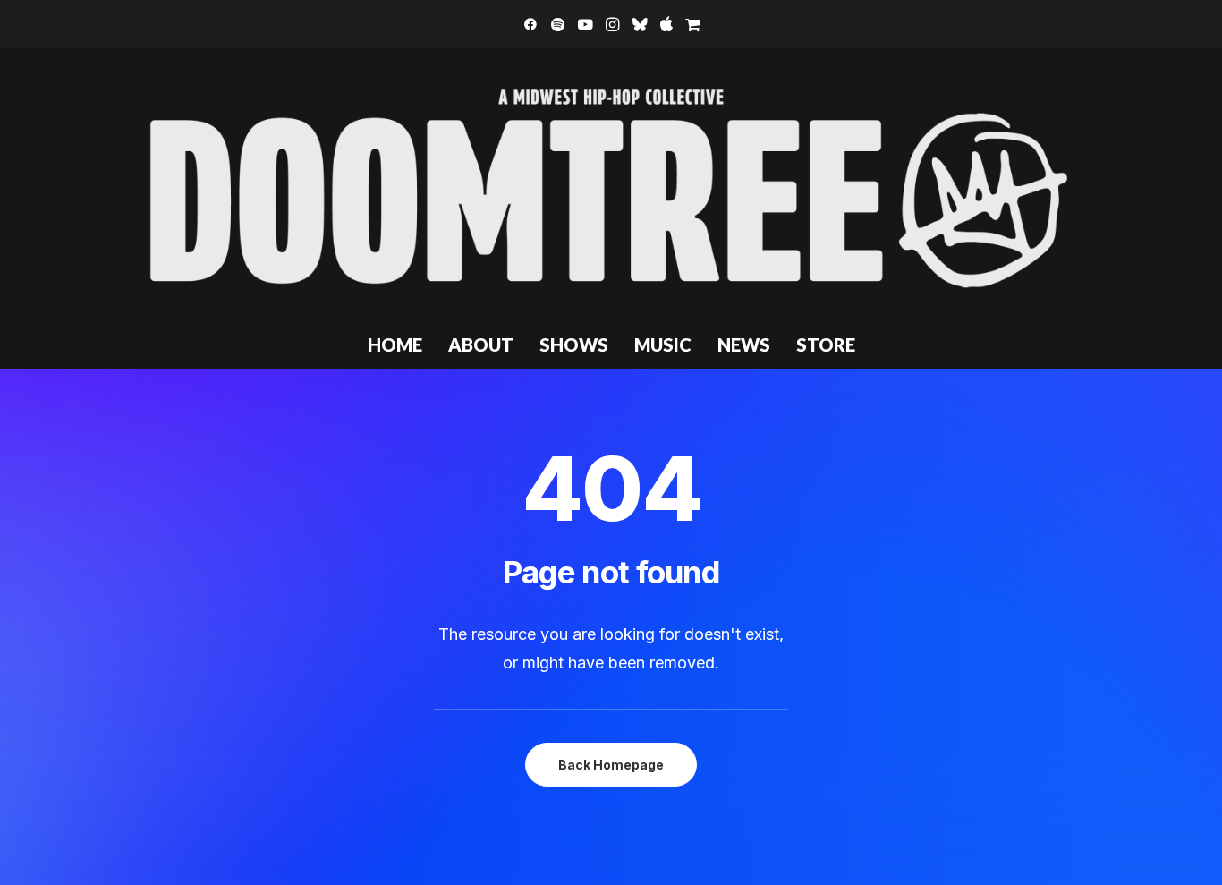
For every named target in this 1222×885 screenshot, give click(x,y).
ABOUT (480, 344)
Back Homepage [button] (611, 764)
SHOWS (573, 344)
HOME (395, 344)
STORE (825, 344)
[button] (530, 24)
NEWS (743, 344)
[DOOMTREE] (611, 184)
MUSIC (663, 344)
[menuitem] (530, 24)
